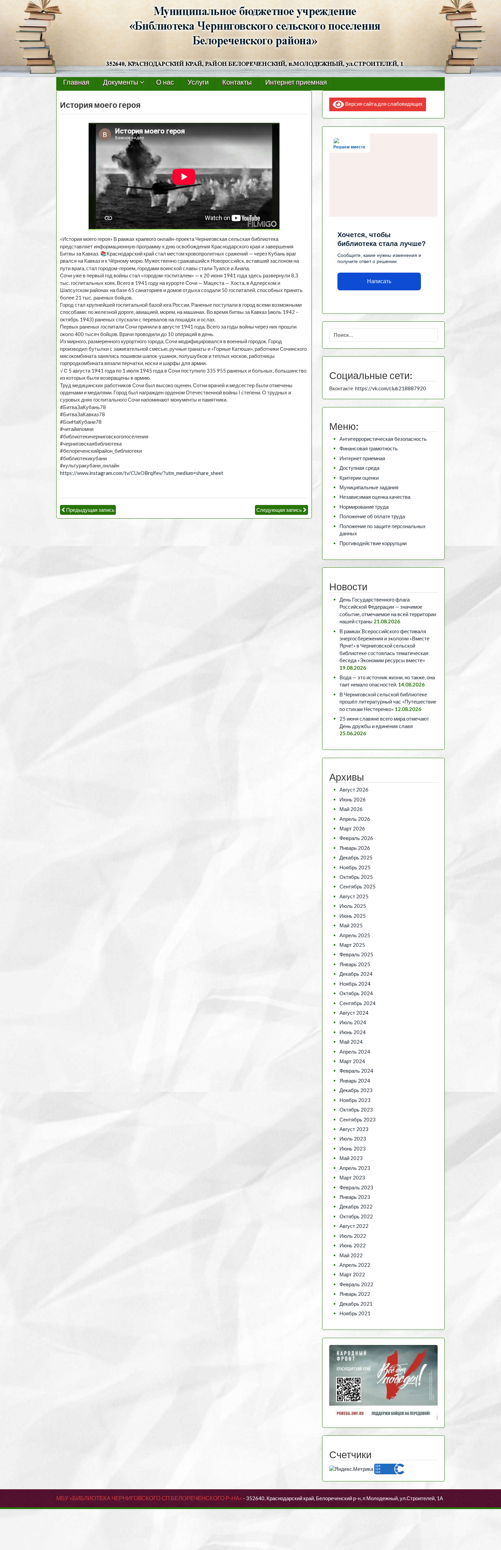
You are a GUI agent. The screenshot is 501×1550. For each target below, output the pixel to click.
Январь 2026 (354, 848)
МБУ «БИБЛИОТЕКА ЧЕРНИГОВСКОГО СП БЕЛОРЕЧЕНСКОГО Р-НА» (149, 1498)
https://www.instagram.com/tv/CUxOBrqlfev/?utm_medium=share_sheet (141, 473)
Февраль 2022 (356, 1284)
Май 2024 (351, 1042)
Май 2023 (351, 1158)
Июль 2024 (352, 1022)
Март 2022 (352, 1274)
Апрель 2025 (354, 935)
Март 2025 (352, 945)
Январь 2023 (354, 1197)
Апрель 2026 (354, 819)
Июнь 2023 (352, 1148)
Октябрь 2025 (356, 877)
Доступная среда (359, 468)
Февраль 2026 (356, 838)
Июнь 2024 (352, 1032)
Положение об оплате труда (372, 516)
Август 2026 (353, 789)
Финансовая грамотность (368, 448)
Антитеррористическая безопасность (383, 439)
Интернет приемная (296, 82)
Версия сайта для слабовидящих (383, 104)
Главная (76, 82)
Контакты (237, 82)
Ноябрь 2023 (354, 1100)
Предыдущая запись (90, 510)
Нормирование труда (364, 507)
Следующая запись (279, 510)
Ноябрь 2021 (354, 1313)
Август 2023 (353, 1129)
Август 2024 (353, 1013)
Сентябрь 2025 (357, 886)
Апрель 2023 (354, 1168)
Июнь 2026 (352, 799)
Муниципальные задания (368, 487)
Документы (120, 82)
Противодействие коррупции (373, 543)
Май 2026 (351, 809)
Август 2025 (353, 896)
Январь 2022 (354, 1294)
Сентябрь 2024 (357, 1003)
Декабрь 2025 (356, 857)
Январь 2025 (354, 964)
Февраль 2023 (356, 1187)
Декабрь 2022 (356, 1206)
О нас (165, 82)
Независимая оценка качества (374, 497)
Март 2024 (352, 1061)
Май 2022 (351, 1255)
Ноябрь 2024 (354, 984)
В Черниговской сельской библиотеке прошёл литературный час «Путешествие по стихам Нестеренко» (387, 701)
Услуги (198, 82)
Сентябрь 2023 (357, 1119)
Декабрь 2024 (356, 974)
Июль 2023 (352, 1138)
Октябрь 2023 (356, 1109)
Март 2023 (352, 1177)
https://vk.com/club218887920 (390, 388)
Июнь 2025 (352, 916)
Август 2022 (353, 1226)
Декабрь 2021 (356, 1304)
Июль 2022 (352, 1236)
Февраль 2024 (356, 1071)
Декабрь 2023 (356, 1090)
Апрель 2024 (354, 1051)
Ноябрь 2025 (354, 867)
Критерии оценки (359, 478)
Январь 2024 (354, 1080)
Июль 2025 (352, 906)
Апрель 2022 (354, 1265)
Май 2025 (351, 925)
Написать (379, 281)
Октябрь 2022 (356, 1216)
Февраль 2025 (356, 954)
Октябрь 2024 (356, 993)
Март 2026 (352, 828)
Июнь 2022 (352, 1245)
